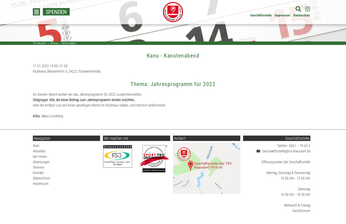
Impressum (282, 15)
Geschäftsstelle (261, 15)
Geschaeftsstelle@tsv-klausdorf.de (286, 151)
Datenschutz (301, 15)
